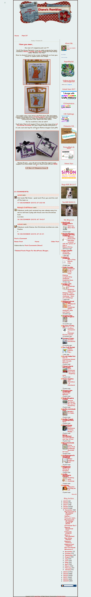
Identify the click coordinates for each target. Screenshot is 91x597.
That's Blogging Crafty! (68, 398)
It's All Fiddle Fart (69, 356)
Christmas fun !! (70, 525)
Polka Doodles (68, 267)
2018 (65, 503)
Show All (74, 494)
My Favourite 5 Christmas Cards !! (70, 513)
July (66, 559)
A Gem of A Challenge (67, 284)
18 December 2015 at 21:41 (30, 234)
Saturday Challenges (66, 252)
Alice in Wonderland (69, 535)
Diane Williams (63, 54)
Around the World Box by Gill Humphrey (71, 403)
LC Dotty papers (39, 117)
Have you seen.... (26, 44)
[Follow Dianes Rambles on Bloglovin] (67, 85)
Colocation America (61, 596)
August (68, 557)
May (67, 562)
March (67, 566)
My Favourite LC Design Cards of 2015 (69, 522)
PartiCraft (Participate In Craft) (68, 223)
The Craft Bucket (69, 347)
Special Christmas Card (68, 528)
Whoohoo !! (68, 549)
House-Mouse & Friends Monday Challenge (69, 234)
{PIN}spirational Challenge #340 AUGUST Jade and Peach (69, 308)
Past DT (25, 35)
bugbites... (66, 485)
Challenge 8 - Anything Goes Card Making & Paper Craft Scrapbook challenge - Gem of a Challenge (69, 292)
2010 (66, 579)
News (64, 421)
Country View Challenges (67, 391)
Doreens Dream (68, 338)
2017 (65, 505)
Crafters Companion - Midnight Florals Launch (69, 331)
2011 (65, 577)
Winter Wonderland (67, 435)
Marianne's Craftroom (67, 467)
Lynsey (31, 51)
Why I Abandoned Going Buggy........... (71, 429)
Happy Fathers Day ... (70, 350)
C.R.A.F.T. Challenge (66, 257)
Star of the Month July (71, 261)
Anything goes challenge (71, 479)
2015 (65, 508)
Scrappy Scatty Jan (68, 326)
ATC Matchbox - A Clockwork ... (69, 383)
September (69, 555)
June (67, 560)
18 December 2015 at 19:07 (31, 219)
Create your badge (64, 57)
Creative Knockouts (71, 340)
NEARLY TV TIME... (71, 412)
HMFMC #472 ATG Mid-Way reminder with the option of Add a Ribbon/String (69, 242)
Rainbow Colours (67, 541)
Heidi (40, 51)
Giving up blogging (66, 469)
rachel (19, 195)
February (68, 568)
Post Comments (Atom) (33, 245)
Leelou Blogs (37, 596)
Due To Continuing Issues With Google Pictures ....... (69, 360)
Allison (25, 51)
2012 (65, 575)
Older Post (55, 241)
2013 (65, 573)
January (68, 569)
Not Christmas (69, 547)
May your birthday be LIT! (72, 488)
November (69, 551)
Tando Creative (68, 379)
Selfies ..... (67, 516)
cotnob (20, 224)
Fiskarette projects (68, 532)
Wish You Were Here (71, 226)
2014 (65, 572)
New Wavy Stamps (68, 538)
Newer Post (18, 241)
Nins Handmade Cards (68, 443)
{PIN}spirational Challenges (68, 301)
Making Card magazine (69, 545)
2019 (65, 501)
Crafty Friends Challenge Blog (68, 419)
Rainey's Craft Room (25, 207)
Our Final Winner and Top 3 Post (68, 438)
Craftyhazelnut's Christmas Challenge (69, 456)
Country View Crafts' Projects (68, 316)
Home (17, 35)
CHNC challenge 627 (71, 460)
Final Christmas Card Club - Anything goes (69, 372)
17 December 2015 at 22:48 (31, 203)
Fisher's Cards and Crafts (68, 366)
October (68, 553)
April (67, 564)
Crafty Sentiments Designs (67, 475)
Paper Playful (67, 250)
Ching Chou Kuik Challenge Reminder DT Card (69, 448)
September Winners (66, 393)
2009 (66, 581)
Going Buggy (67, 425)
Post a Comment (20, 238)
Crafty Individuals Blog (69, 409)
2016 (65, 506)
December (69, 510)
